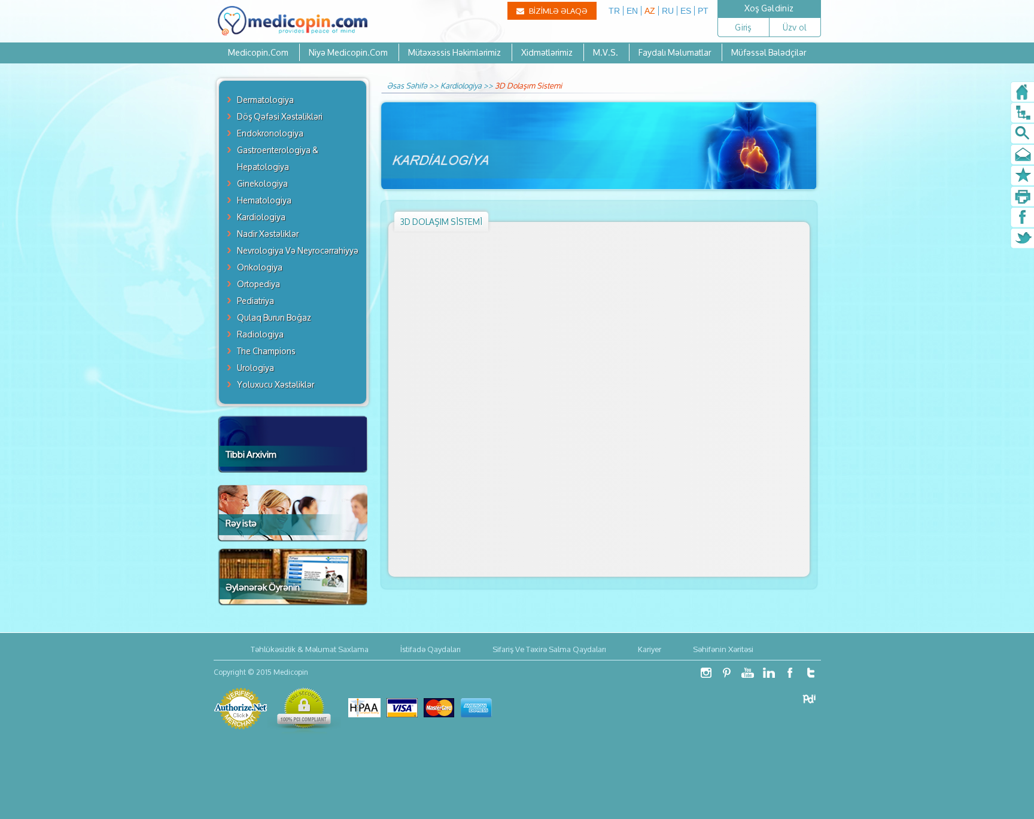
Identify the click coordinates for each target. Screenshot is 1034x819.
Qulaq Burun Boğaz (274, 317)
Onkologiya (259, 267)
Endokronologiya (270, 133)
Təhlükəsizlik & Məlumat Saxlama (310, 649)
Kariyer (649, 649)
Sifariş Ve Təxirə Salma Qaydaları (549, 649)
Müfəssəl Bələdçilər (768, 52)
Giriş (743, 27)
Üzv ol (795, 27)
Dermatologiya (265, 99)
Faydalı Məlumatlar (674, 52)
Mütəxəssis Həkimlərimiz (454, 52)
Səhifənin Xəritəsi (723, 649)
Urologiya (255, 367)
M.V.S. (605, 52)
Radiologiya (260, 334)
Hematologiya (264, 200)
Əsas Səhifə (407, 85)
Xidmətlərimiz (547, 52)
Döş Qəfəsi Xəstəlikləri (280, 116)
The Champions (266, 351)
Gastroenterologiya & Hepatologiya (277, 158)
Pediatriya (255, 300)
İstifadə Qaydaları (430, 649)
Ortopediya (258, 284)
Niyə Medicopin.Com (348, 52)
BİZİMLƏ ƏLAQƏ (557, 11)
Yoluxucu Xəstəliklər (275, 384)
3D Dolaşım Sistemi (528, 85)
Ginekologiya (262, 183)
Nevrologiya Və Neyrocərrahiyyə (297, 250)
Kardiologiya (261, 217)
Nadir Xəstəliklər (268, 233)
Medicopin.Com (258, 52)
